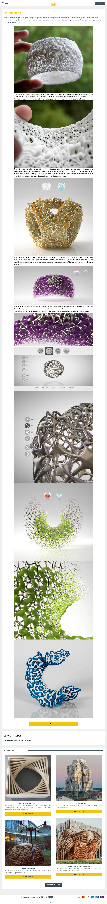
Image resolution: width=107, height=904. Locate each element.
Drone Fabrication (28, 868)
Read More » (28, 814)
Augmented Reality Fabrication (79, 866)
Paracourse (100, 3)
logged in (15, 740)
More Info (53, 724)
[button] (53, 885)
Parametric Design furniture (28, 803)
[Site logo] (53, 3)
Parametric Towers (79, 803)
